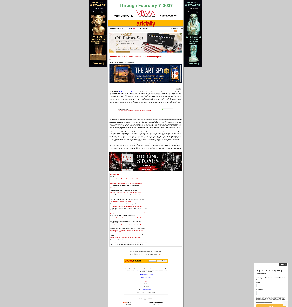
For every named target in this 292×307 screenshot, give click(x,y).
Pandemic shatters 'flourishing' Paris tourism (120, 201)
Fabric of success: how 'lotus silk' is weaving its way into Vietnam (125, 237)
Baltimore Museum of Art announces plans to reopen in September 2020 (127, 228)
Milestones (143, 251)
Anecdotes (132, 254)
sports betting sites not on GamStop (146, 274)
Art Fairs (161, 253)
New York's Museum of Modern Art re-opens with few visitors (124, 178)
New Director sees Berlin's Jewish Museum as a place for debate (125, 192)
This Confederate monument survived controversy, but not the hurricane (127, 188)
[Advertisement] (164, 184)
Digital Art (148, 251)
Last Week (117, 31)
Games (147, 31)
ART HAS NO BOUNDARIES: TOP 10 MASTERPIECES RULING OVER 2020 (128, 242)
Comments (159, 31)
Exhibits (136, 251)
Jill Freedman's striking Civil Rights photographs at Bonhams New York (127, 206)
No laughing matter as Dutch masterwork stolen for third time (124, 185)
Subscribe (153, 31)
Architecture (153, 251)
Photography (158, 251)
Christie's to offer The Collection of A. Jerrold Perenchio (123, 197)
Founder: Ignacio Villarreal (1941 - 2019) (145, 285)
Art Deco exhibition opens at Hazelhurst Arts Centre (122, 215)
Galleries (128, 31)
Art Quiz (136, 254)
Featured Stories (152, 253)
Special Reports (145, 253)
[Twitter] (132, 29)
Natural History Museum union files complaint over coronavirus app (126, 183)
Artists (122, 31)
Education (141, 254)
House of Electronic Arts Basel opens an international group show (125, 194)
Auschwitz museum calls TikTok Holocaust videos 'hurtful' (123, 190)
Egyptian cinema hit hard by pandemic (119, 239)
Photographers (141, 31)
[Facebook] (130, 29)
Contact (170, 31)
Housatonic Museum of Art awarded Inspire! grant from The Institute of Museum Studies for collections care (127, 218)
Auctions (157, 253)
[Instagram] (134, 29)
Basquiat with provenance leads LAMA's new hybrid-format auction (126, 203)
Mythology (145, 254)
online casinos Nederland (139, 270)
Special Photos (138, 253)
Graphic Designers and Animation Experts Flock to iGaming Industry (126, 244)
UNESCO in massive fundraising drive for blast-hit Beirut (134, 110)
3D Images (150, 254)
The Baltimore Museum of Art (126, 91)
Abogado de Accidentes (146, 277)
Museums (134, 31)
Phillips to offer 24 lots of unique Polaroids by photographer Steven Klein (127, 199)
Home (112, 31)
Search (165, 31)
